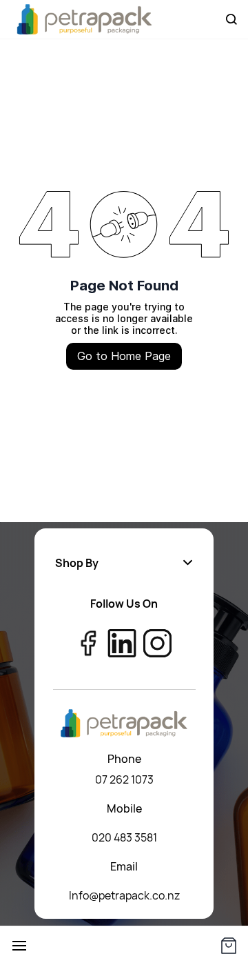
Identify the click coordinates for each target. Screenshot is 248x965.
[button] (124, 563)
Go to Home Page (124, 356)
